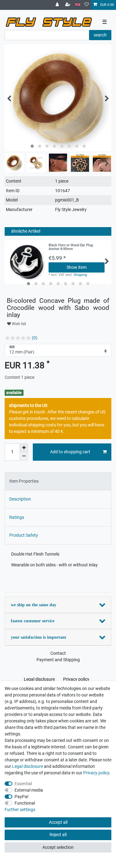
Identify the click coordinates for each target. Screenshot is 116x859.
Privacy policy (76, 679)
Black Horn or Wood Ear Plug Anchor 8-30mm (71, 247)
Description (20, 499)
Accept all (58, 822)
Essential (23, 783)
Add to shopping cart (70, 451)
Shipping (80, 275)
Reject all (58, 834)
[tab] (58, 481)
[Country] (77, 5)
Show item (77, 267)
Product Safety (23, 535)
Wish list (18, 324)
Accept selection (58, 847)
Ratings (16, 517)
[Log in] (58, 5)
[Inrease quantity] (23, 447)
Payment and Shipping (58, 659)
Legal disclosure (39, 679)
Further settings (20, 809)
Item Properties (24, 481)
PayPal (21, 796)
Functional (25, 803)
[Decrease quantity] (23, 456)
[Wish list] (86, 5)
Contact (58, 653)
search (100, 34)
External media (29, 790)
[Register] (68, 5)
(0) (34, 337)
